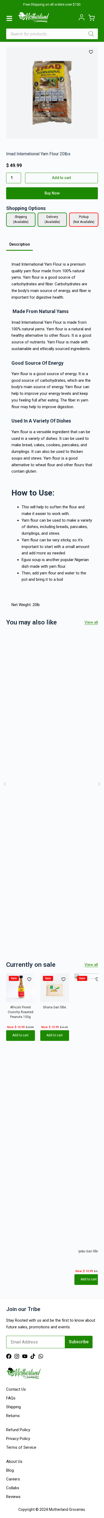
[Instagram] (16, 1356)
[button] (4, 784)
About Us (14, 1461)
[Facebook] (8, 1356)
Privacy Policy (18, 1438)
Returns (13, 1415)
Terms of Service (21, 1447)
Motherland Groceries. (67, 1509)
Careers (13, 1479)
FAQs (10, 1398)
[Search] (91, 34)
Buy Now (52, 193)
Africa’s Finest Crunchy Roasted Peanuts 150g (20, 1012)
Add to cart (61, 178)
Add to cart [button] (21, 1035)
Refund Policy (18, 1429)
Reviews (13, 1496)
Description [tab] (19, 244)
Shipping (13, 1407)
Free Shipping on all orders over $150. (52, 4)
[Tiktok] (32, 1356)
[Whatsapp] (40, 1356)
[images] (52, 93)
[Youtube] (24, 1356)
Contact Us (16, 1389)
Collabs (12, 1487)
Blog (10, 1470)
